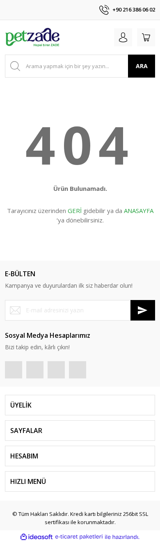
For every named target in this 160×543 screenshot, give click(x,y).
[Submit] (142, 310)
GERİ (75, 210)
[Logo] (32, 37)
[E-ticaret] (79, 537)
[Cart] (146, 37)
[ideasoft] (36, 537)
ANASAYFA (138, 210)
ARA (142, 66)
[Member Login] (123, 37)
